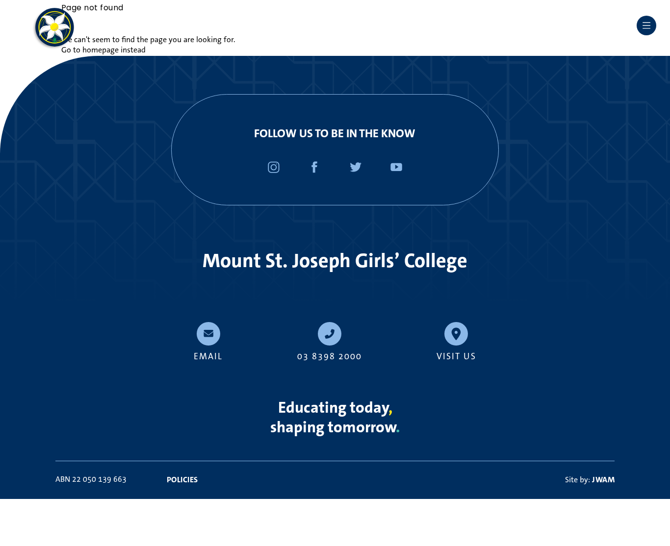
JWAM (603, 479)
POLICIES (182, 479)
